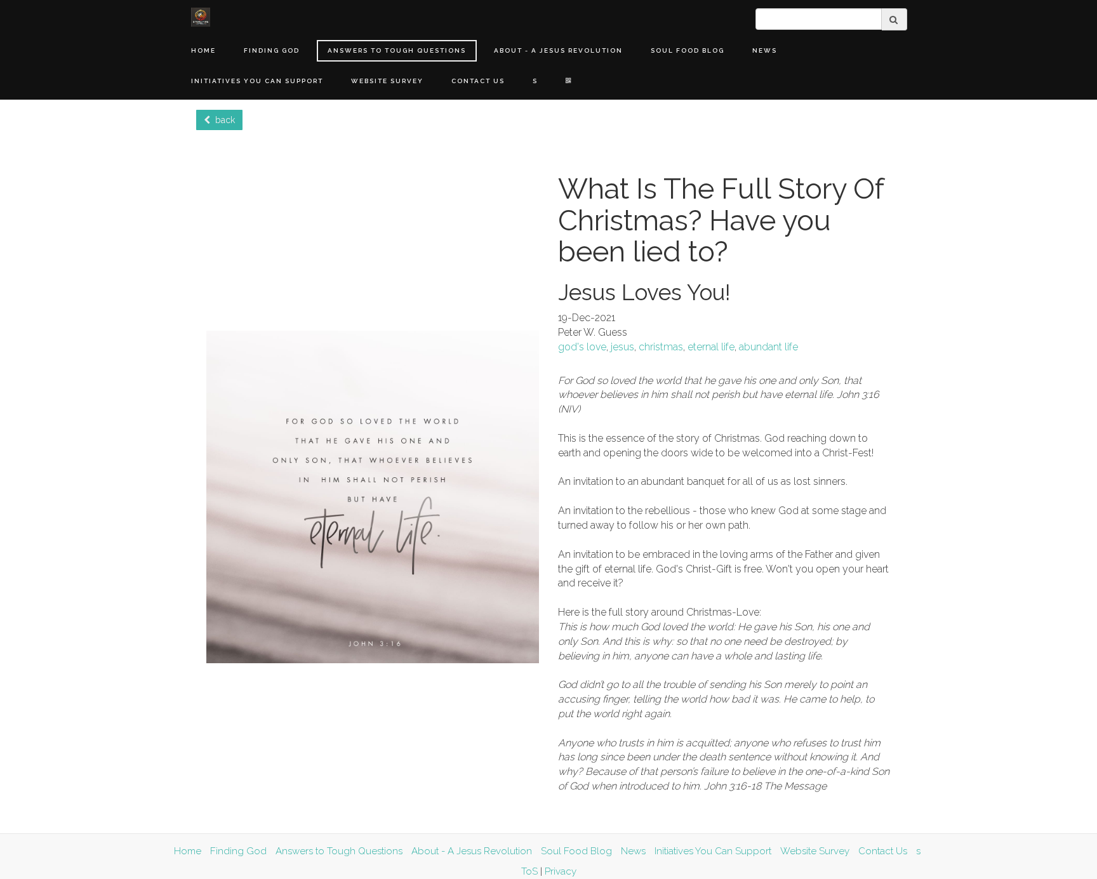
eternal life (711, 347)
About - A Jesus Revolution (558, 50)
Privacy (560, 871)
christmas (661, 347)
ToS (529, 871)
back (222, 120)
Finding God (272, 50)
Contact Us (478, 80)
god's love (582, 347)
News (764, 50)
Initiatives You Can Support (257, 80)
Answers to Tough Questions (397, 50)
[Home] (201, 17)
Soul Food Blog (687, 50)
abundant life (768, 347)
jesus (622, 347)
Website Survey (387, 80)
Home (203, 50)
